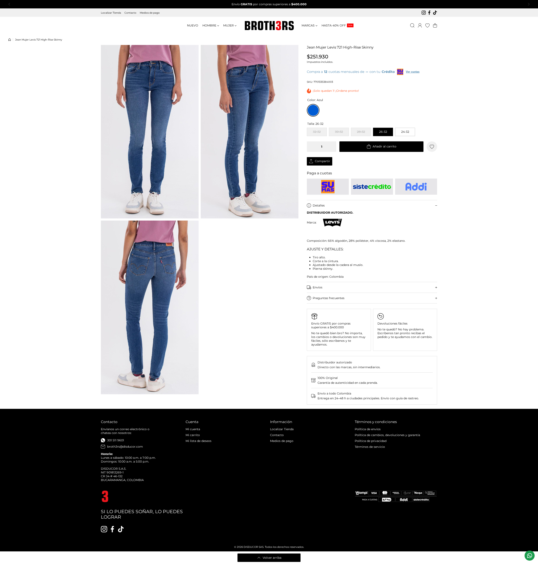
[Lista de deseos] (427, 25)
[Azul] (313, 110)
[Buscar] (412, 25)
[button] (10, 4)
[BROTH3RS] (269, 25)
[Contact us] (530, 556)
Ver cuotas (412, 71)
